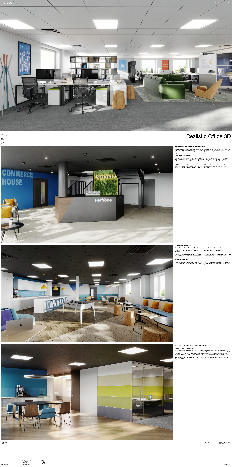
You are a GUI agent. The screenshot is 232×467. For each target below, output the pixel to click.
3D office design (206, 357)
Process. (224, 2)
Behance (43, 461)
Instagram (43, 460)
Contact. (228, 2)
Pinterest (43, 462)
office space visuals (179, 358)
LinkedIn (43, 463)
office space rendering (217, 357)
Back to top (227, 464)
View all (3, 443)
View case (221, 443)
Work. (219, 2)
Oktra (207, 149)
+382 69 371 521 (26, 464)
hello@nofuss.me (26, 462)
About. (216, 2)
